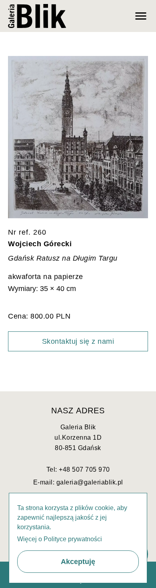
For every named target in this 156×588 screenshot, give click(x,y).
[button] (78, 561)
